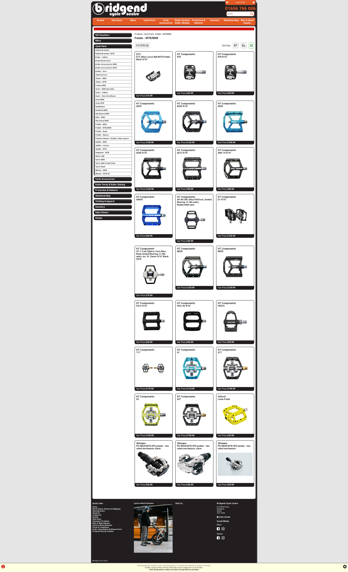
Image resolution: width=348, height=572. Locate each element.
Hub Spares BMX (102, 114)
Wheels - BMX (101, 170)
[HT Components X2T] (194, 427)
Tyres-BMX (100, 160)
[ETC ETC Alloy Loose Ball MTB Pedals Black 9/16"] (153, 87)
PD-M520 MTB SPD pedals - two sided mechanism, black (152, 447)
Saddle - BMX (101, 142)
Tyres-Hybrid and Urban (105, 163)
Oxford (228, 396)
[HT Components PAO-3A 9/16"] (194, 334)
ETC (153, 54)
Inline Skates (101, 212)
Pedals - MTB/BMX (163, 34)
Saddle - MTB (101, 149)
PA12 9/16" (144, 306)
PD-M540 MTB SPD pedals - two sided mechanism (234, 447)
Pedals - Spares (102, 135)
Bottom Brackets (102, 50)
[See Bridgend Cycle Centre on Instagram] (224, 529)
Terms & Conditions (100, 527)
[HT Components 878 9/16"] (235, 85)
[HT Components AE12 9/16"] (194, 181)
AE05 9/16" (144, 153)
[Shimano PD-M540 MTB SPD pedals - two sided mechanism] (235, 476)
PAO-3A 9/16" (185, 306)
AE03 (144, 106)
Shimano (153, 443)
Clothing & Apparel (104, 201)
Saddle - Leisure (102, 145)
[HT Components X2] (153, 427)
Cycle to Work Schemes (102, 525)
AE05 (226, 106)
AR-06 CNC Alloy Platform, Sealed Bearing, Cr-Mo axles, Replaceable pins (194, 202)
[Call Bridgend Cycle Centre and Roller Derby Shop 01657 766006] (240, 7)
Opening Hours (98, 511)
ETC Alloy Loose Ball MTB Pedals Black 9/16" (153, 58)
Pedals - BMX (101, 124)
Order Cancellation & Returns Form (107, 529)
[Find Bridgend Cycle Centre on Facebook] (219, 529)
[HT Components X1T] (235, 380)
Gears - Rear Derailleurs (105, 96)
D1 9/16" (226, 199)
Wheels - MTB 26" (102, 174)
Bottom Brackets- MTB (104, 54)
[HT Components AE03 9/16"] (194, 134)
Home (94, 507)
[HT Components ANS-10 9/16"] (235, 181)
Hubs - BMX (100, 117)
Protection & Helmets (198, 21)
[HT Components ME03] (194, 279)
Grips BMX (99, 100)
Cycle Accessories (166, 21)
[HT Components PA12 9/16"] (153, 334)
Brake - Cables (101, 57)
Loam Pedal (224, 399)
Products (138, 34)
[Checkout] (227, 2)
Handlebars (100, 107)
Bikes (133, 20)
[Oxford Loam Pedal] (235, 427)
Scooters (215, 20)
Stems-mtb (99, 156)
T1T (144, 352)
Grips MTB (99, 103)
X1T (226, 352)
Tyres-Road (100, 167)
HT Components (188, 54)
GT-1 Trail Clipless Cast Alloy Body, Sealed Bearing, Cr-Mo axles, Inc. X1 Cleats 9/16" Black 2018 (152, 255)
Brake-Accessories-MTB (106, 68)
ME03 (185, 251)
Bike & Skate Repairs (247, 21)
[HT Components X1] (194, 380)
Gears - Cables (101, 92)
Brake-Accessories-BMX (106, 64)
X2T (185, 399)
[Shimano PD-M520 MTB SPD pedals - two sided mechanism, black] (153, 476)
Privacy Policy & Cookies (103, 531)
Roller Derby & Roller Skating (182, 21)
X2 (144, 399)
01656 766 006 (224, 517)
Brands (100, 20)
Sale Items (116, 20)
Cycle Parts (150, 20)
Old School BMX (102, 121)
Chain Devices (101, 75)
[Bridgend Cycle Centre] (124, 9)
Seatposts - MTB (102, 153)
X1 (185, 352)
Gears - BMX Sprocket (104, 89)
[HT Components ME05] (235, 279)
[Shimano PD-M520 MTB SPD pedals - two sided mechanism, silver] (194, 476)
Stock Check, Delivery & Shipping (106, 509)
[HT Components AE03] (153, 134)
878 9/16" (226, 57)
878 (185, 57)
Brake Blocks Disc (103, 61)
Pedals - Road (101, 131)
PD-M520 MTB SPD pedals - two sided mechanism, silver (193, 447)
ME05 (226, 251)
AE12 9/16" (185, 153)
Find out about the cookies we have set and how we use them (174, 570)
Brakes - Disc (101, 71)
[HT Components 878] (194, 85)
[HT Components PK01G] (235, 334)
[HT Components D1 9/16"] (235, 227)
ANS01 (144, 199)
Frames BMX (100, 85)
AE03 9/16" (185, 106)
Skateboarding (231, 20)
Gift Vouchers (102, 35)
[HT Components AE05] (235, 134)
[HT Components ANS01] (153, 227)
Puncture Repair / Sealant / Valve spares (112, 138)
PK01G (226, 306)
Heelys (98, 218)
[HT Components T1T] (153, 380)
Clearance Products (100, 521)
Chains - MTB (100, 82)
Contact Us (96, 515)
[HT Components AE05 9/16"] (153, 181)
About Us (96, 513)
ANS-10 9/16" (226, 153)
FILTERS (141, 45)
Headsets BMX (101, 110)
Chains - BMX (100, 78)
